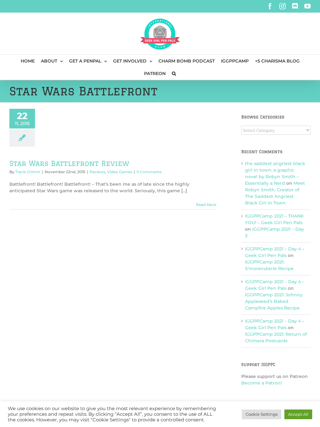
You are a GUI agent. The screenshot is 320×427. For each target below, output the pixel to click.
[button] (174, 73)
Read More (206, 204)
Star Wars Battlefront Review (69, 163)
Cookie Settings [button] (262, 414)
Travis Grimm (27, 171)
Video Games (119, 171)
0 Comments (149, 171)
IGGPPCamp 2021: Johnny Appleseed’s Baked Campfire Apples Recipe (273, 301)
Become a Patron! (261, 383)
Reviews (97, 171)
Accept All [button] (298, 414)
